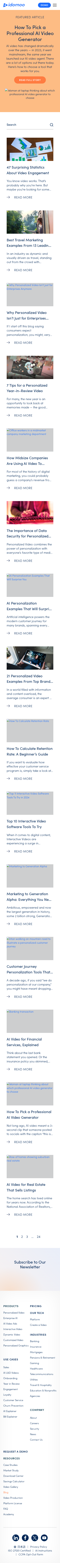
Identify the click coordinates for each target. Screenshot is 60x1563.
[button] (55, 5)
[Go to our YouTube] (44, 1537)
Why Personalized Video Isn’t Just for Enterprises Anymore (27, 318)
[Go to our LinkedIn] (15, 1537)
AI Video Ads (10, 1323)
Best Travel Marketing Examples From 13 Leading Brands (29, 245)
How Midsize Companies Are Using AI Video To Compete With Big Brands (28, 463)
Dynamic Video (11, 1334)
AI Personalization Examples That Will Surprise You (30, 609)
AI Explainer (9, 1411)
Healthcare (36, 1368)
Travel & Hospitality (41, 1384)
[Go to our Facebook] (25, 1537)
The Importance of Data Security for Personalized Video (27, 536)
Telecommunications (41, 1374)
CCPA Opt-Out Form (30, 1554)
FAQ (5, 1508)
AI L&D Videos (11, 1372)
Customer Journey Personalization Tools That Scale (28, 972)
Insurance (35, 1346)
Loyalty (7, 1394)
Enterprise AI (10, 1318)
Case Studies (10, 1464)
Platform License (12, 1503)
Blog (5, 1492)
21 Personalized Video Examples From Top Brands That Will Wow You (29, 681)
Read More (23, 197)
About (33, 1417)
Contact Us (36, 1439)
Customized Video (13, 1339)
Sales (6, 1367)
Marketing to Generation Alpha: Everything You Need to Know (30, 899)
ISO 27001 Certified (19, 1550)
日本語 (22, 1546)
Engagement (10, 1389)
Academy (8, 1514)
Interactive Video (12, 1328)
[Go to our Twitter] (34, 1537)
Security (34, 1428)
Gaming (34, 1363)
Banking (34, 1341)
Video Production (13, 1497)
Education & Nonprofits (43, 1390)
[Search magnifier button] (51, 125)
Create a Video (38, 1324)
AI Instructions (43, 1550)
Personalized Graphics (15, 1345)
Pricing (36, 1306)
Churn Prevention (13, 1405)
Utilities (34, 1379)
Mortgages (36, 1352)
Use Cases (10, 1359)
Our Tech (37, 1313)
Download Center (13, 1475)
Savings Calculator (13, 1481)
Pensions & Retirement (42, 1357)
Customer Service (13, 1400)
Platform (35, 1319)
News (33, 1434)
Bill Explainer (10, 1416)
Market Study (10, 1470)
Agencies (35, 1395)
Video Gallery (10, 1486)
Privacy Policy (38, 1546)
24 (39, 1236)
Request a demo (15, 1451)
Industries (38, 1334)
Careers (34, 1423)
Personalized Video (13, 1312)
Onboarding (10, 1378)
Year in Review (11, 1383)
